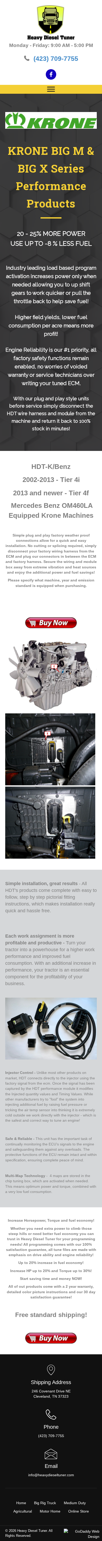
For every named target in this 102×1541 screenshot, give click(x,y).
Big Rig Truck (45, 1503)
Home (21, 1503)
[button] (51, 74)
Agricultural (22, 1511)
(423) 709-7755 (55, 58)
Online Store (78, 1511)
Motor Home (50, 1511)
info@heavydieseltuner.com (51, 1475)
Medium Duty (75, 1503)
